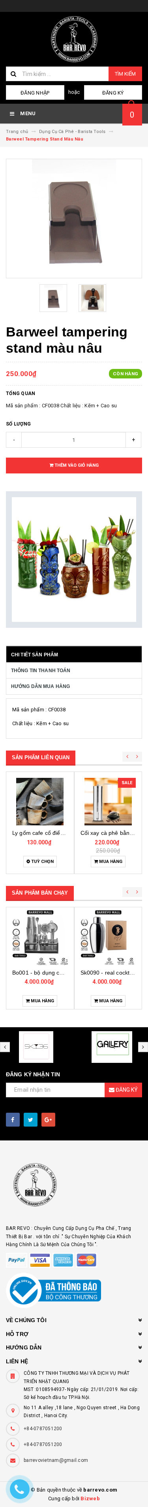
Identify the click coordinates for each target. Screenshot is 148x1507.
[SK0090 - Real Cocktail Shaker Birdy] (108, 937)
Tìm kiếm (125, 74)
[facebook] (13, 1120)
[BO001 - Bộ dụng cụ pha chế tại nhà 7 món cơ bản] (40, 937)
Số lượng (18, 424)
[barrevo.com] (74, 1188)
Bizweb (90, 1498)
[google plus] (48, 1120)
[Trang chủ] (74, 39)
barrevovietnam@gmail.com (56, 1460)
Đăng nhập (35, 93)
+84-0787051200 (43, 1428)
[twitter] (30, 1120)
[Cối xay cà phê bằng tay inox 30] (108, 801)
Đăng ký (113, 93)
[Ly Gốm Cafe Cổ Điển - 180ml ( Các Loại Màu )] (40, 801)
